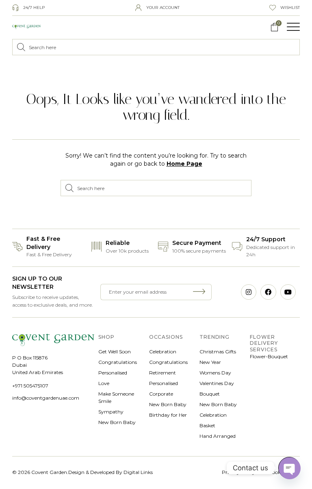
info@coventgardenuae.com (45, 398)
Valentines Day (216, 383)
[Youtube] (288, 292)
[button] (293, 27)
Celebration (162, 351)
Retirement (162, 373)
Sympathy (111, 412)
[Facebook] (268, 292)
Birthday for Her (168, 415)
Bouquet (209, 394)
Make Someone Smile (116, 397)
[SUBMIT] (200, 292)
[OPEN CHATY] (289, 468)
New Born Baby (117, 422)
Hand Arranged (217, 436)
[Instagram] (248, 292)
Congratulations (117, 362)
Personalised (112, 373)
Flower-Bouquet (269, 356)
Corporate (161, 394)
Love (103, 383)
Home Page (184, 163)
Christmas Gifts (217, 351)
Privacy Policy (238, 472)
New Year (210, 362)
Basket (207, 425)
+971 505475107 (30, 386)
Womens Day (215, 373)
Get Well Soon (114, 351)
